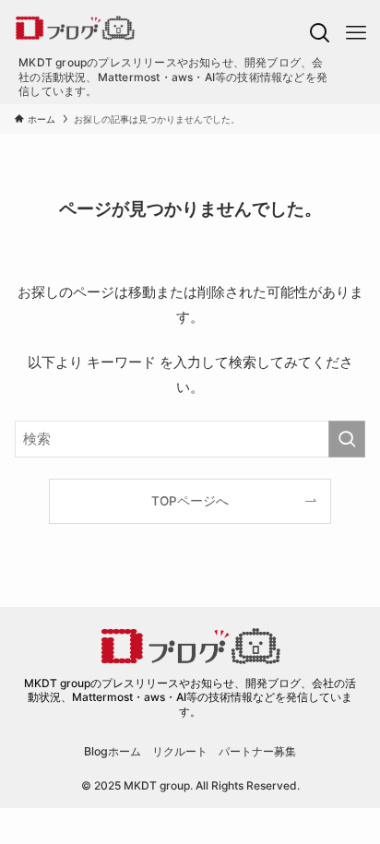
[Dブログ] (154, 27)
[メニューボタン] (355, 33)
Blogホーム (112, 751)
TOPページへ (190, 500)
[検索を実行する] (346, 439)
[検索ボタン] (319, 33)
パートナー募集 (257, 751)
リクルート (180, 751)
